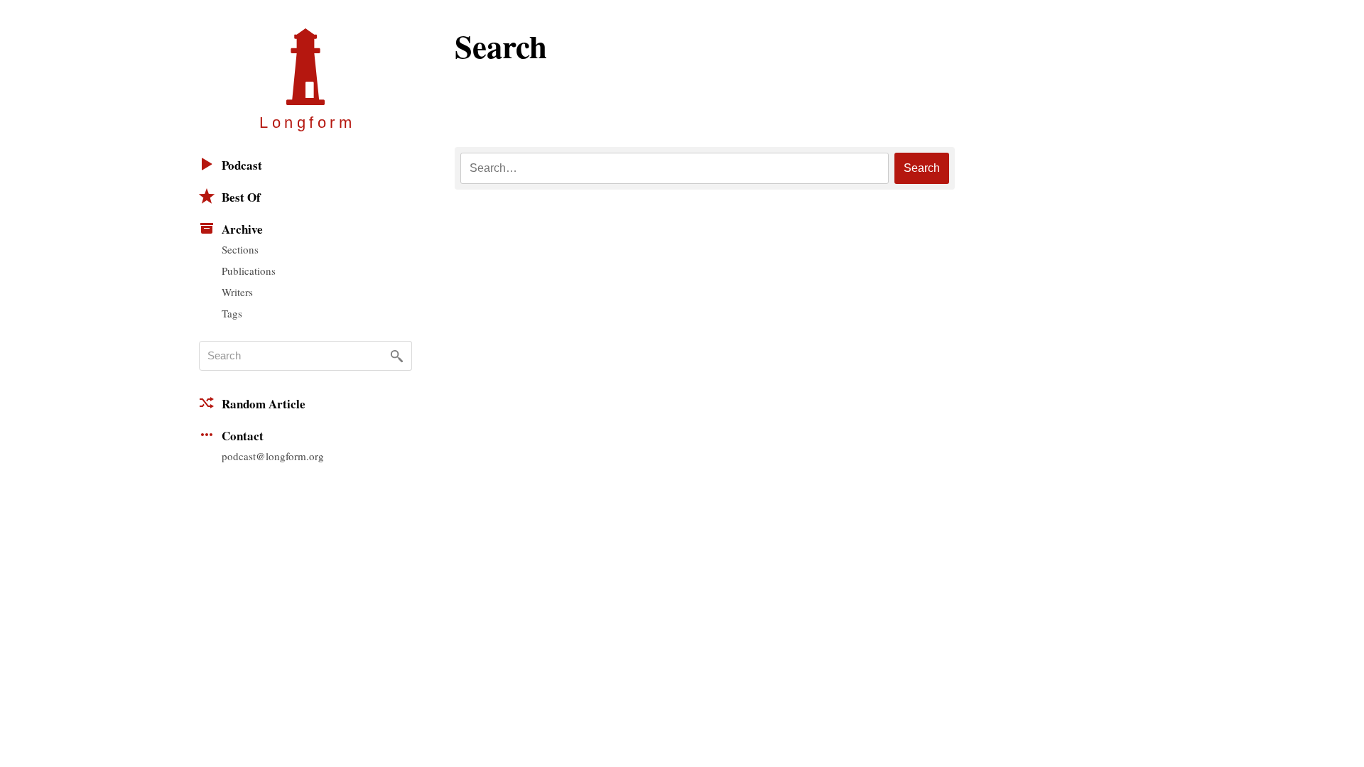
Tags (232, 313)
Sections (240, 249)
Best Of (241, 197)
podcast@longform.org (273, 456)
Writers (237, 292)
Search (922, 168)
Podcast (242, 165)
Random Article (263, 404)
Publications (249, 270)
